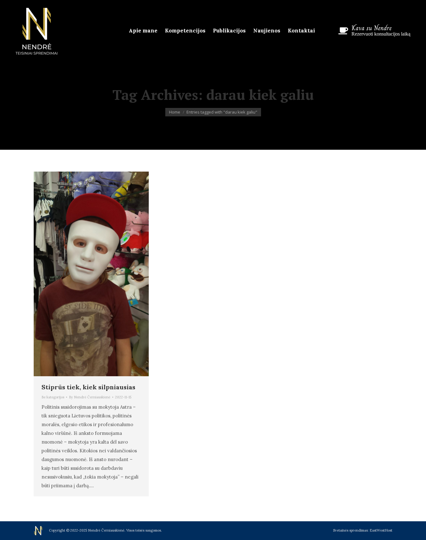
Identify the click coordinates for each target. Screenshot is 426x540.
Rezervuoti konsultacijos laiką (380, 33)
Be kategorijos (52, 397)
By (89, 397)
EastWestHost (381, 530)
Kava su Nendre (371, 28)
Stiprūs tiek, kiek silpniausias (88, 387)
